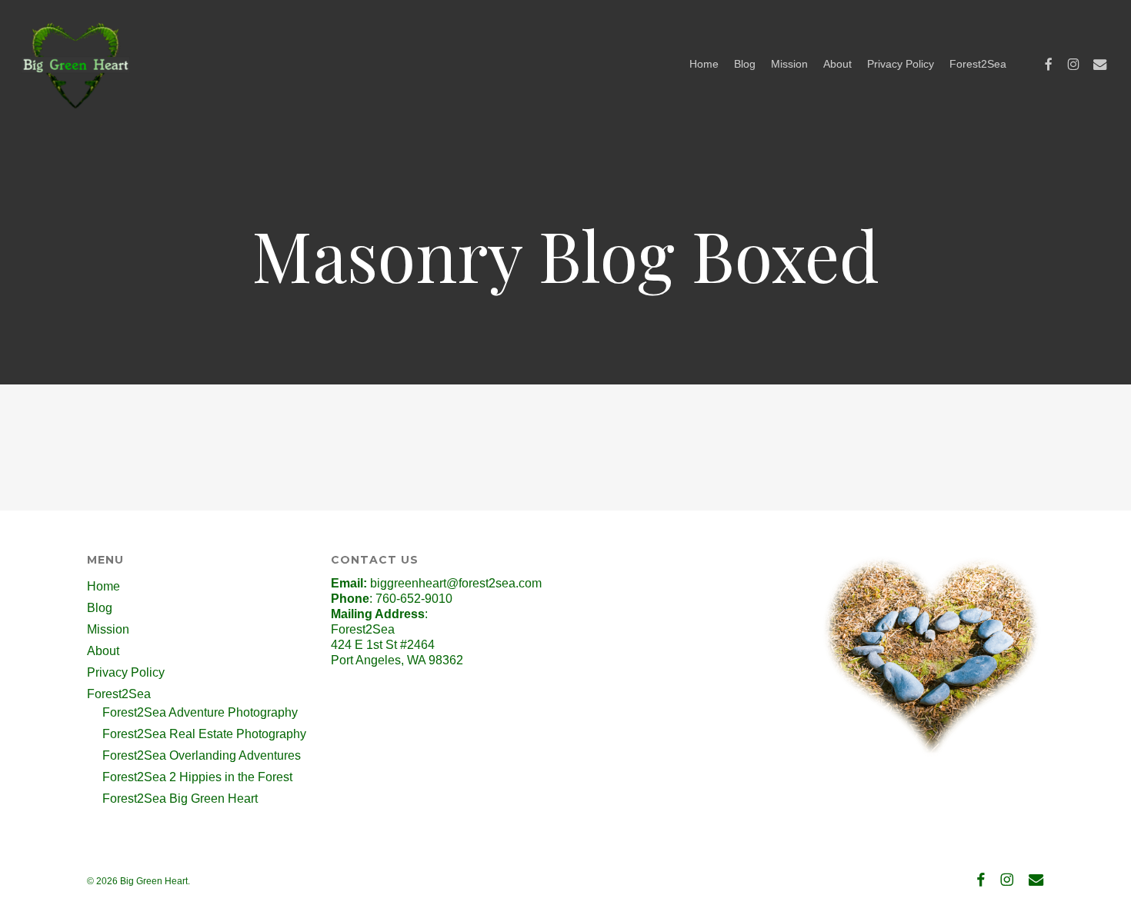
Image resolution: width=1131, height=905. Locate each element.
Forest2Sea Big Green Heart (180, 798)
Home (103, 586)
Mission (108, 629)
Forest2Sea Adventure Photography (200, 712)
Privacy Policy (126, 672)
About (103, 650)
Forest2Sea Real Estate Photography (204, 733)
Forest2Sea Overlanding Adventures (201, 755)
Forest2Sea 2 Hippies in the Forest (197, 777)
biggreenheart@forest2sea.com (456, 583)
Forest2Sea (119, 693)
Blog (99, 607)
